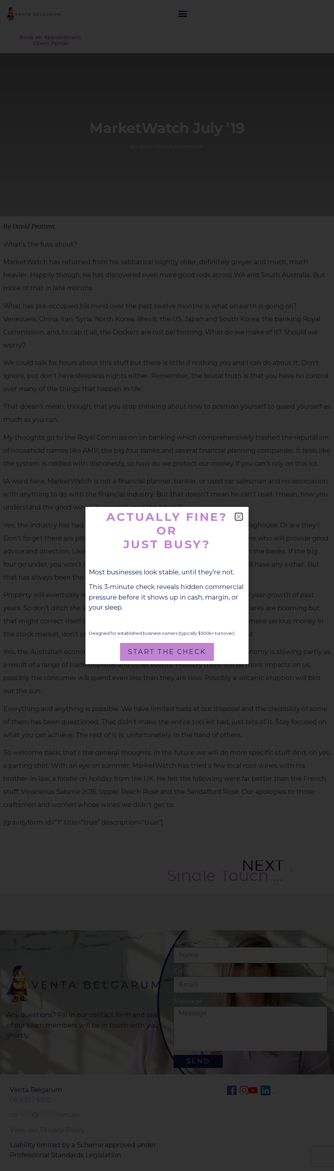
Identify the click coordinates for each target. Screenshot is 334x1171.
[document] (167, 585)
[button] (238, 516)
